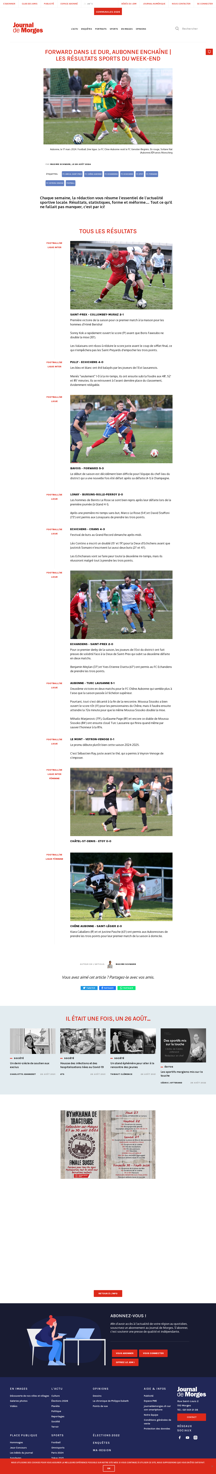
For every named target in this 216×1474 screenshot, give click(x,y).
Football (56, 1442)
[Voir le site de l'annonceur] (108, 1179)
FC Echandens (111, 174)
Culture (55, 1395)
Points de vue (100, 1406)
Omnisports (58, 1447)
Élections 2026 (59, 1400)
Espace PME (150, 1400)
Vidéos (13, 1406)
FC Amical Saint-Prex (72, 174)
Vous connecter (153, 1353)
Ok (109, 1468)
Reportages (57, 1416)
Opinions (141, 29)
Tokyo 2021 (57, 1458)
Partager (128, 988)
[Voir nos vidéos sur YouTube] (187, 1438)
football (71, 183)
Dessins (97, 1395)
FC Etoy (139, 174)
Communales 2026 (108, 11)
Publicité (148, 1395)
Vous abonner (124, 1353)
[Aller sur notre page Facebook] (180, 1438)
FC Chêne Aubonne (93, 174)
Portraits (101, 29)
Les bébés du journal (21, 1452)
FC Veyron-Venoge (54, 183)
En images (127, 29)
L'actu (74, 29)
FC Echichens (127, 174)
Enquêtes (86, 29)
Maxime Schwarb (60, 164)
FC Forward (151, 174)
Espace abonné (69, 3)
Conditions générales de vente (157, 1422)
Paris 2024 (57, 1452)
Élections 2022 (106, 1435)
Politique (56, 1411)
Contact (191, 1417)
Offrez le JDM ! (125, 1362)
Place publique (23, 1435)
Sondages (15, 1458)
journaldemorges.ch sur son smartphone (157, 1408)
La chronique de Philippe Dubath (111, 1400)
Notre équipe (151, 1414)
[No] (212, 1466)
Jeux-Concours (18, 1447)
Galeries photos (19, 1400)
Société (55, 1421)
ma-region (102, 1450)
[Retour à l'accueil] (191, 1393)
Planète (55, 1406)
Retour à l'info (108, 1293)
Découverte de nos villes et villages (29, 1395)
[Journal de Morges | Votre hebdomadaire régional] (28, 32)
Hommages (16, 1442)
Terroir (55, 1426)
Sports (114, 29)
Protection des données (157, 1428)
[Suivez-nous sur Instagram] (195, 1438)
